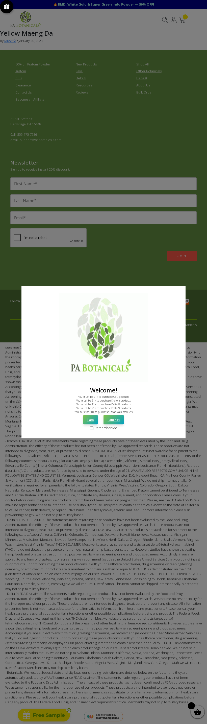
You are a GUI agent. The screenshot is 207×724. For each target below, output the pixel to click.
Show (6, 6)
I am (90, 420)
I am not (114, 420)
